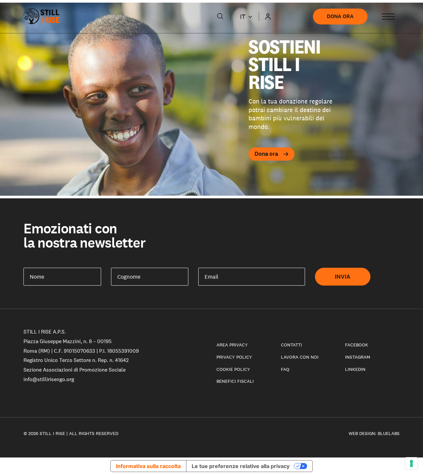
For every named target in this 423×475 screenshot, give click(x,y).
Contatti (291, 345)
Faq (285, 369)
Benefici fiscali (235, 381)
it (243, 16)
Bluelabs (389, 433)
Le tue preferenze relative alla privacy (240, 466)
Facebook (356, 345)
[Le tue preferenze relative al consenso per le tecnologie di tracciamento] (411, 463)
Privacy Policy (234, 357)
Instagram (357, 357)
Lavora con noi (300, 357)
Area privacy (232, 345)
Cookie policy (233, 369)
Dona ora (340, 16)
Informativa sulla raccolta (148, 466)
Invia (343, 277)
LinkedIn (355, 369)
